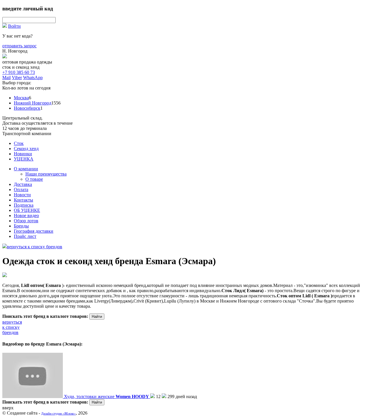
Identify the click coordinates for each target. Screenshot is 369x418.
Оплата (21, 189)
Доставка (23, 184)
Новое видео (26, 215)
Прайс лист (25, 236)
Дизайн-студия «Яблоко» (58, 413)
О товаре (34, 179)
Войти (14, 26)
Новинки (23, 153)
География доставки (33, 231)
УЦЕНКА (23, 158)
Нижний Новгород (32, 102)
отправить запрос (19, 45)
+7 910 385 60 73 (18, 72)
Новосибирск (27, 108)
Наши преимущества (46, 173)
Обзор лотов (26, 220)
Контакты (23, 199)
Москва (21, 97)
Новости (22, 194)
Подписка (23, 205)
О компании (26, 168)
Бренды (21, 225)
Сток (19, 143)
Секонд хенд (26, 148)
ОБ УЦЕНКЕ (27, 210)
